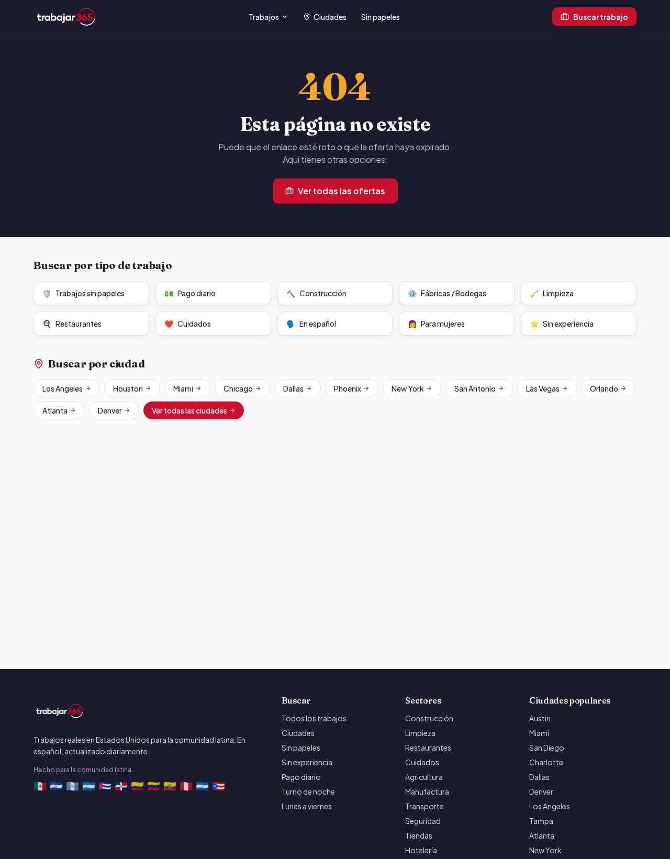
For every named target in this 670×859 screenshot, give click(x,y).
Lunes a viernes (307, 806)
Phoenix (347, 388)
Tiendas (418, 835)
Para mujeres (436, 323)
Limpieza (552, 293)
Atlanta (55, 410)
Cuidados (187, 323)
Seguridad (423, 820)
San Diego (546, 747)
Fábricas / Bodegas (447, 293)
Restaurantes (72, 323)
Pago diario (190, 293)
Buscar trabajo (600, 16)
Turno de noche (308, 791)
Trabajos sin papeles (83, 293)
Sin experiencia (562, 323)
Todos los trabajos (314, 718)
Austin (540, 718)
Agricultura (424, 777)
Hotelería (421, 850)
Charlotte (546, 762)
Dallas (293, 388)
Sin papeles (380, 16)
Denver (110, 410)
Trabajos (264, 16)
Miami (183, 388)
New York (408, 388)
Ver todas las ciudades (189, 410)
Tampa (541, 820)
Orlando (604, 388)
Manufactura (427, 791)
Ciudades (330, 16)
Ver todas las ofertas (341, 190)
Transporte (424, 806)
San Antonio (475, 388)
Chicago (238, 388)
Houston (128, 388)
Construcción (316, 293)
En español (311, 323)
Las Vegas (543, 388)
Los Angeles (62, 388)
